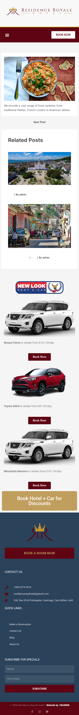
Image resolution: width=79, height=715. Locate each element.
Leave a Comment (18, 257)
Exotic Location (20, 189)
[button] (7, 35)
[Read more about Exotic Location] (39, 168)
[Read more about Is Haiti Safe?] (39, 225)
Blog (10, 194)
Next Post (40, 122)
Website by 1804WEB (57, 705)
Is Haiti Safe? (19, 252)
